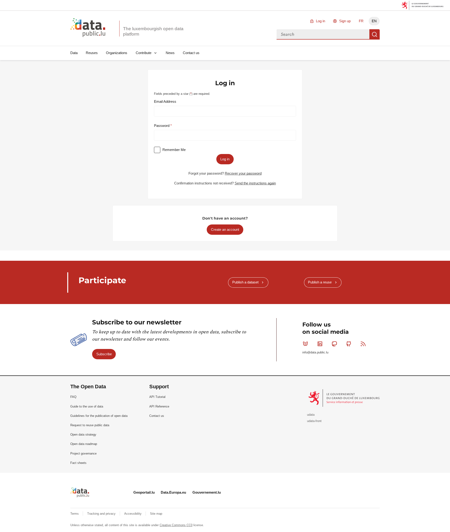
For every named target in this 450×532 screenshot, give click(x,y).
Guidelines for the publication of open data (99, 416)
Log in (320, 21)
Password (162, 126)
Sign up (345, 21)
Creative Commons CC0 (176, 525)
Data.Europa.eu (173, 492)
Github (349, 344)
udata (311, 414)
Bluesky (305, 344)
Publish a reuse (320, 282)
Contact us (191, 53)
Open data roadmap (83, 444)
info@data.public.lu (315, 352)
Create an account (225, 229)
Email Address (165, 101)
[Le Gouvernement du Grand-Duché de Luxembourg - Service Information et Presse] (344, 398)
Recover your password (243, 173)
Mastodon (334, 344)
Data (74, 53)
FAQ (73, 397)
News (170, 53)
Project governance (83, 453)
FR (361, 21)
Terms (75, 513)
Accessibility (133, 513)
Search (374, 34)
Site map (156, 513)
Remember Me (174, 150)
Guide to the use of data (86, 406)
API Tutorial (157, 397)
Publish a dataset (245, 282)
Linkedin (320, 344)
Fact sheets (78, 463)
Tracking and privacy (101, 513)
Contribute (143, 53)
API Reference (159, 406)
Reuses (92, 53)
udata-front (314, 421)
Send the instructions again (255, 183)
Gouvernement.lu (206, 492)
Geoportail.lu (144, 492)
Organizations (116, 53)
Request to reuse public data (89, 425)
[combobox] (323, 34)
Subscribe (104, 354)
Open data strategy (83, 434)
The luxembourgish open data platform (153, 31)
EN (374, 21)
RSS (363, 344)
